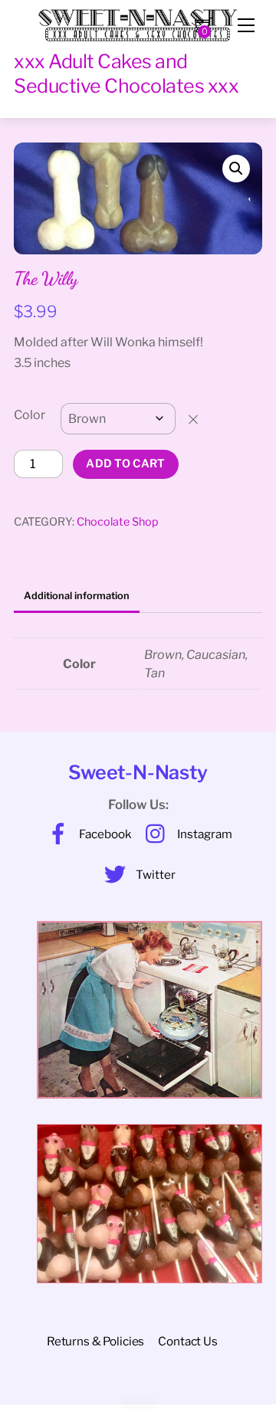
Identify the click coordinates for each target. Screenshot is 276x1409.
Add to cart (125, 463)
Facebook (104, 834)
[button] (236, 168)
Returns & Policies (95, 1341)
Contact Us (187, 1341)
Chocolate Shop (118, 522)
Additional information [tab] (77, 595)
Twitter (154, 874)
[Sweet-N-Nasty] (138, 21)
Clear (200, 419)
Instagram (203, 834)
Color (29, 415)
